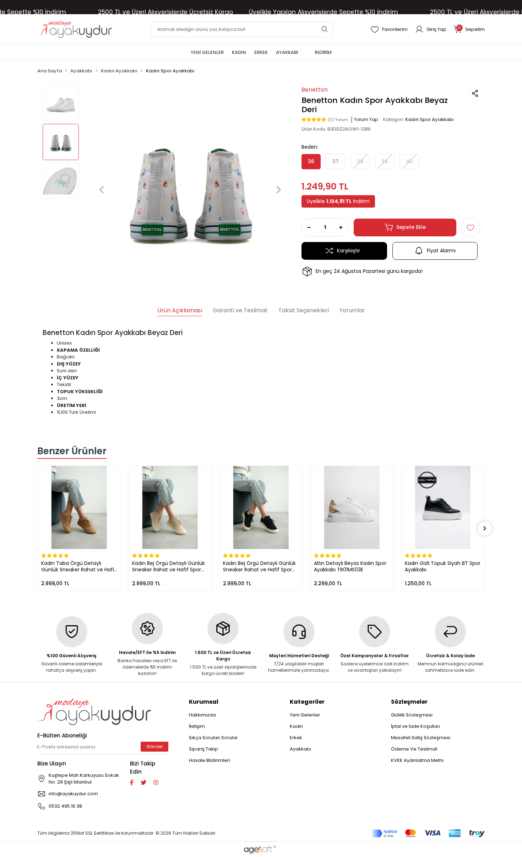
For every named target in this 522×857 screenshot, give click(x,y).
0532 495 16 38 (65, 806)
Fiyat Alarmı (441, 250)
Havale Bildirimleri (209, 760)
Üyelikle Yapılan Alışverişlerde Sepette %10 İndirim (323, 12)
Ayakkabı (300, 749)
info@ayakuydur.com (73, 793)
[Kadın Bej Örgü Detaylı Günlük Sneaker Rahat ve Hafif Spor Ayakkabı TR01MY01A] (261, 507)
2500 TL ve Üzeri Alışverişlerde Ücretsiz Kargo (165, 12)
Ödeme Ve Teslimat (414, 749)
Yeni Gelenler (305, 715)
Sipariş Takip (203, 749)
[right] (484, 528)
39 (384, 161)
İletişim (197, 726)
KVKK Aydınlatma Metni (417, 760)
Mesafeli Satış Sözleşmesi (420, 737)
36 (311, 161)
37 (335, 161)
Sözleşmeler (409, 702)
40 (409, 161)
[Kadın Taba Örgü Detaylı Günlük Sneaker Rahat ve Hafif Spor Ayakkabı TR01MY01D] (79, 507)
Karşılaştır (348, 250)
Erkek (296, 737)
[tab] (179, 311)
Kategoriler (307, 702)
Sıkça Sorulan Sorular (213, 737)
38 (360, 161)
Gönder (154, 746)
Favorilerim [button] (395, 29)
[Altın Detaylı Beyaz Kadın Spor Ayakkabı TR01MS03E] (351, 507)
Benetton (314, 90)
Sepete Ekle (411, 227)
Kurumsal (203, 702)
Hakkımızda (202, 715)
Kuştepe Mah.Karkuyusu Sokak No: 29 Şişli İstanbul (84, 779)
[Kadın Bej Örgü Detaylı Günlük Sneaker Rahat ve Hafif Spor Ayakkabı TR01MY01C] (170, 507)
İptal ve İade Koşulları (415, 726)
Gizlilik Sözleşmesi (412, 715)
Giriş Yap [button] (436, 29)
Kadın (296, 726)
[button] (469, 29)
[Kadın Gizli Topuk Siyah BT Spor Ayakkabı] (442, 507)
